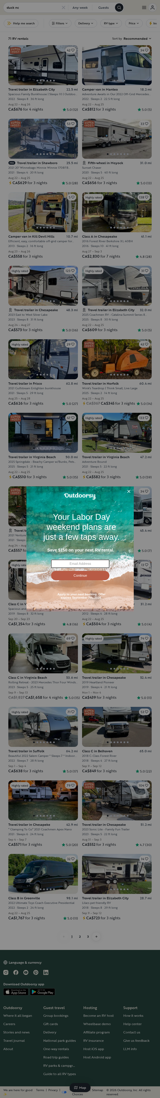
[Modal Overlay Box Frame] (80, 549)
